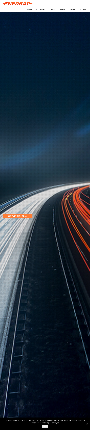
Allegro (83, 10)
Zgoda (45, 426)
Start (29, 10)
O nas (53, 10)
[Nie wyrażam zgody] (87, 424)
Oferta (62, 9)
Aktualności (41, 10)
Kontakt (72, 10)
